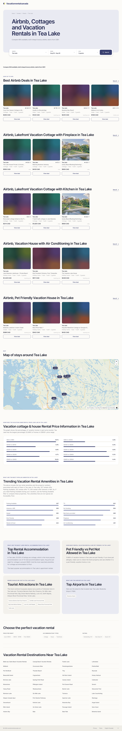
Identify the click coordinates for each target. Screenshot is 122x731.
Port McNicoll (7, 670)
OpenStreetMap (111, 408)
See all (116, 81)
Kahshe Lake (36, 702)
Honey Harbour (96, 675)
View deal (17, 119)
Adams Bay (6, 711)
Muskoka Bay (66, 702)
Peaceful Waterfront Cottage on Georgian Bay (75, 327)
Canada (19, 13)
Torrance (65, 693)
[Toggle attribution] (117, 408)
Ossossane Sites (38, 666)
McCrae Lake (7, 680)
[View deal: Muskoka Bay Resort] (75, 95)
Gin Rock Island (66, 675)
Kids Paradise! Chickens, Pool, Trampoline (45, 273)
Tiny (63, 670)
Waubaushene (37, 689)
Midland (5, 666)
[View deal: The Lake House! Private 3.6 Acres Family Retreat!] (17, 149)
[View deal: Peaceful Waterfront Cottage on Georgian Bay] (75, 312)
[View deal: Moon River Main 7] (46, 312)
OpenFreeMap (90, 408)
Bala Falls (65, 711)
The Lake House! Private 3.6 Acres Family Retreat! (18, 164)
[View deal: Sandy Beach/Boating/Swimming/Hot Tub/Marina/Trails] (75, 149)
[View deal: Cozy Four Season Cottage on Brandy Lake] (17, 95)
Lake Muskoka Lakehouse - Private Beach (15, 273)
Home (13, 13)
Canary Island (66, 680)
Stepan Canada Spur (9, 698)
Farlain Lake (65, 661)
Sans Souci (95, 707)
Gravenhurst (6, 702)
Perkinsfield (95, 666)
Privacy (95, 728)
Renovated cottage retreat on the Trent (14, 219)
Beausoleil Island (8, 675)
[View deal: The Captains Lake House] (75, 258)
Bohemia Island (96, 711)
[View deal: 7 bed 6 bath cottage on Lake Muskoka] (46, 204)
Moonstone (6, 684)
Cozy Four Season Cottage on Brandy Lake (15, 110)
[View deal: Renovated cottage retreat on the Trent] (17, 204)
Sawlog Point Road (38, 680)
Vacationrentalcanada (17, 3)
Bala (34, 711)
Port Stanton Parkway (39, 698)
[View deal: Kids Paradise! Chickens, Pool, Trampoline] (46, 258)
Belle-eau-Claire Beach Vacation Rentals (15, 661)
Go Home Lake (37, 707)
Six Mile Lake (37, 693)
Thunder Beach (37, 670)
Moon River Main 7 (38, 327)
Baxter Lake (65, 689)
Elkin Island (6, 707)
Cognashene (36, 675)
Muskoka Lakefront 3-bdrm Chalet (13, 327)
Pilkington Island (37, 684)
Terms (100, 728)
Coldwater (95, 680)
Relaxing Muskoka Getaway (41, 164)
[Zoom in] (116, 361)
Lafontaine (95, 661)
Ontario (24, 13)
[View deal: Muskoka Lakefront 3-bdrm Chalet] (17, 312)
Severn (94, 684)
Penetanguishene (67, 666)
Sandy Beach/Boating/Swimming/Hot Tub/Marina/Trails (78, 164)
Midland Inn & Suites (97, 110)
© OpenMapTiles (98, 408)
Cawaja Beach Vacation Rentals (42, 661)
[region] (61, 384)
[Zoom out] (116, 364)
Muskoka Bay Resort (68, 110)
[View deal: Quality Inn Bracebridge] (46, 95)
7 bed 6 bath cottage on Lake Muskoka (44, 219)
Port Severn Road (67, 684)
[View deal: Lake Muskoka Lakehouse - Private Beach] (17, 258)
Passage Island (66, 707)
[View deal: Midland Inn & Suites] (105, 95)
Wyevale (94, 670)
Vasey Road (6, 689)
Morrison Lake (7, 693)
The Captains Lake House (69, 273)
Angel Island (95, 702)
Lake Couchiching (97, 693)
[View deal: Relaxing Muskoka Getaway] (46, 149)
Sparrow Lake (66, 698)
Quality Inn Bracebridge (39, 110)
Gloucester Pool (96, 689)
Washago (94, 698)
